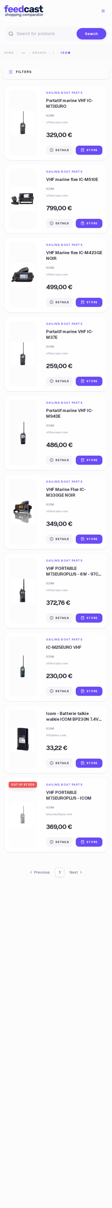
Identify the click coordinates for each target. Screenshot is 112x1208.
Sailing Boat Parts (64, 93)
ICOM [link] (66, 53)
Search (91, 33)
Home (9, 53)
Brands (40, 53)
